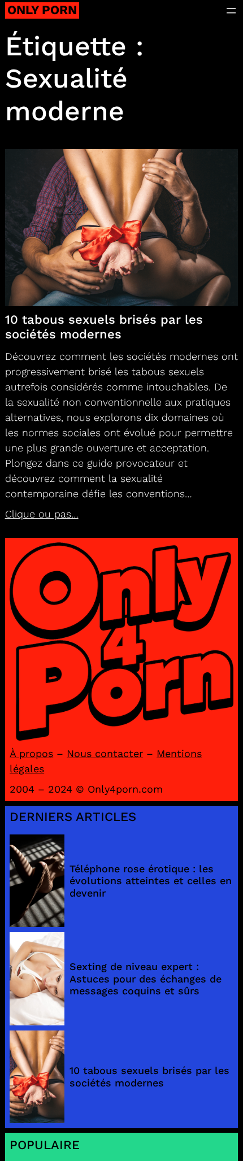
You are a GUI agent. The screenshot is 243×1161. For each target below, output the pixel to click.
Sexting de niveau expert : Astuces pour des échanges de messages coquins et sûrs (146, 978)
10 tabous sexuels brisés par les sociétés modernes (104, 326)
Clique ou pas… (42, 514)
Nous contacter (105, 753)
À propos (31, 753)
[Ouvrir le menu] (231, 11)
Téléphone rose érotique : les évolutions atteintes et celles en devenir (151, 881)
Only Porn (42, 10)
